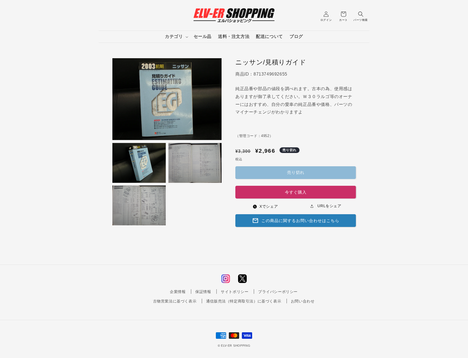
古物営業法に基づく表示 (175, 301)
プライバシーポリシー (278, 291)
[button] (176, 37)
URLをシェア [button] (329, 206)
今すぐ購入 (296, 192)
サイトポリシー (234, 291)
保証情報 (203, 291)
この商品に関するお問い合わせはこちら (295, 220)
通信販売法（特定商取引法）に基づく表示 (243, 301)
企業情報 (178, 291)
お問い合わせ (303, 301)
